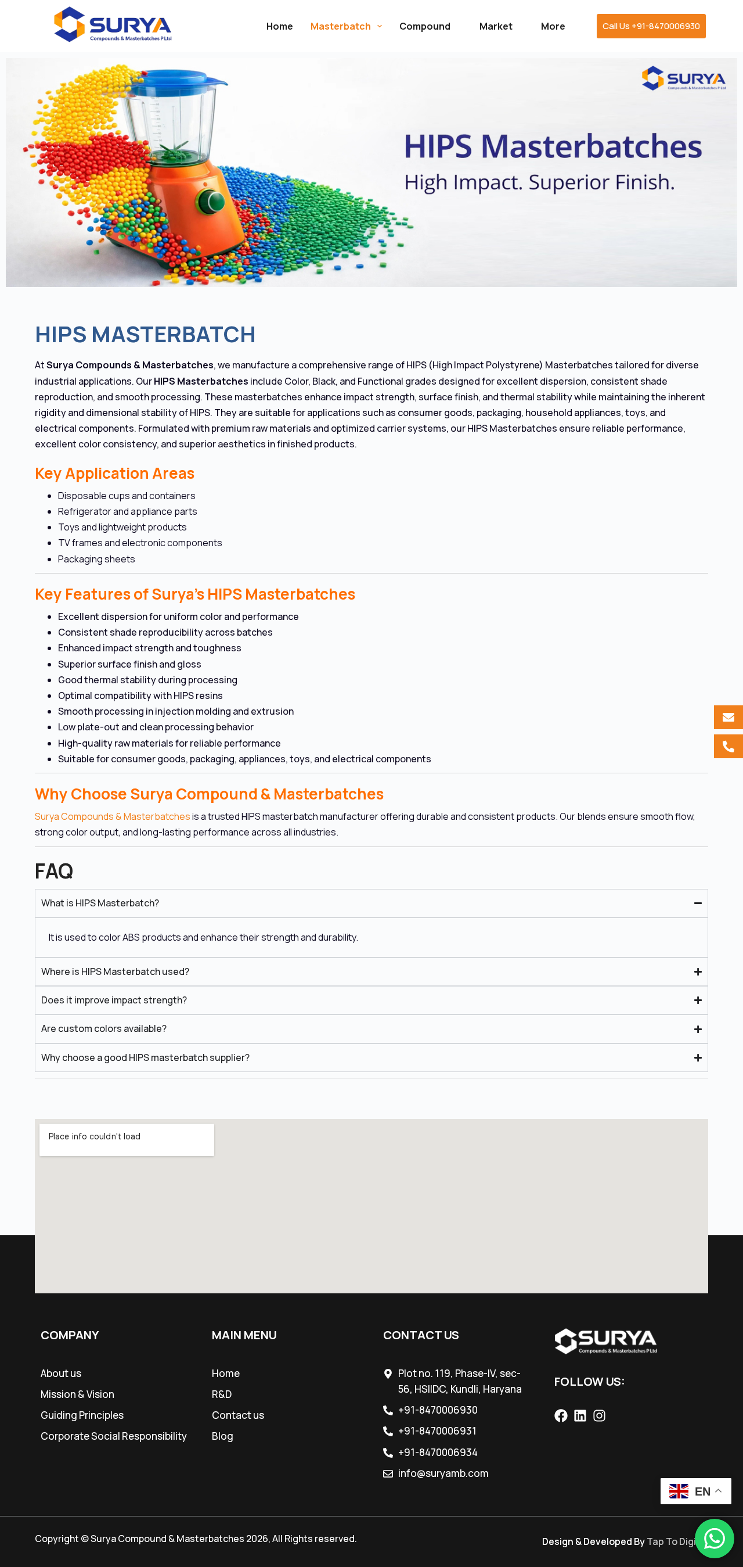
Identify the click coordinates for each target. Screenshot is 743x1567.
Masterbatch (341, 26)
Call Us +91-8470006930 (651, 26)
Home (279, 26)
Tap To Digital (677, 1541)
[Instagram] (599, 1415)
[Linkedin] (580, 1415)
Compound (424, 26)
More (553, 26)
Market (496, 26)
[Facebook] (561, 1415)
